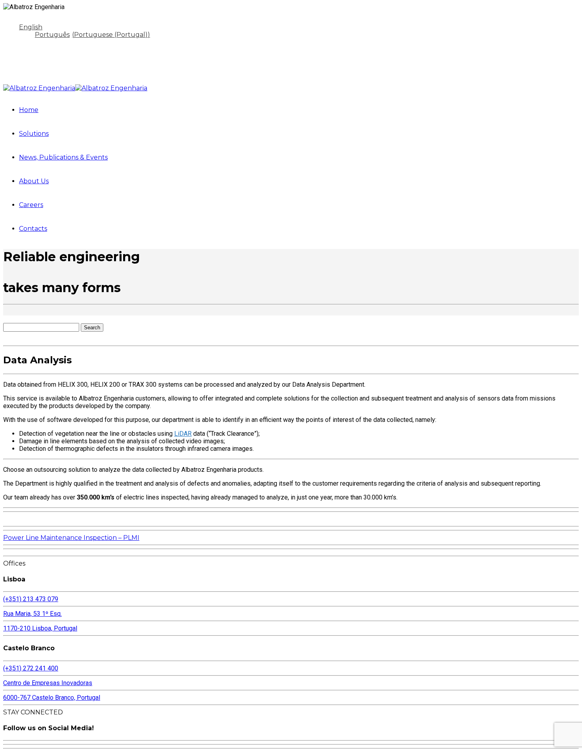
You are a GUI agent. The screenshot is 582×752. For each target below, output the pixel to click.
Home (28, 110)
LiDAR (183, 433)
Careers (31, 205)
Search (92, 327)
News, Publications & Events (63, 157)
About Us (34, 181)
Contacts (33, 228)
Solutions (34, 133)
